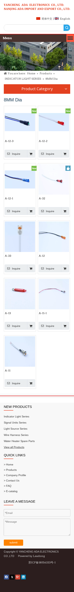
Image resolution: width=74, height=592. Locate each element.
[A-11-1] (54, 293)
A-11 (7, 370)
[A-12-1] (20, 179)
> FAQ (7, 485)
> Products (10, 469)
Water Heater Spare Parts (19, 441)
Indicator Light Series (16, 416)
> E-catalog (10, 491)
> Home (8, 464)
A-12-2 (43, 141)
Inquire (16, 153)
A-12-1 (9, 198)
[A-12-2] (54, 121)
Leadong (39, 556)
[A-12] (54, 236)
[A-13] (20, 293)
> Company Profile (15, 475)
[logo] (37, 7)
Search (67, 28)
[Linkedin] (23, 577)
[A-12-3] (20, 121)
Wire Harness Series (16, 434)
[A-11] (20, 351)
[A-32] (54, 179)
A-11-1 (43, 313)
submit (13, 542)
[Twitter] (12, 577)
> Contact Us (11, 480)
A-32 (42, 198)
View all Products (14, 447)
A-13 (8, 313)
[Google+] (17, 577)
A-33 (8, 255)
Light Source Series (15, 428)
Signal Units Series (15, 422)
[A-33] (20, 236)
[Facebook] (6, 577)
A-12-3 (9, 141)
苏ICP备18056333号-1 (42, 562)
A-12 (42, 255)
